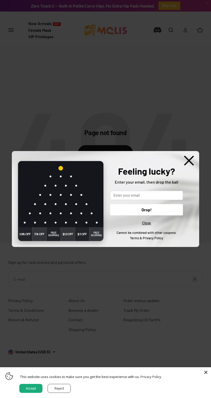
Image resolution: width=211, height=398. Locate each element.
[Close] (205, 372)
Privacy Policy (153, 238)
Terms (134, 238)
